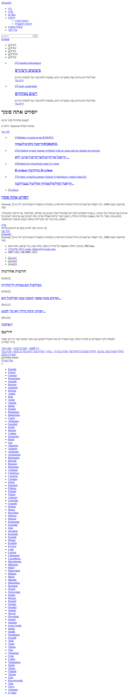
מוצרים (11, 14)
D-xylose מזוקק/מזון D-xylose (33, 170)
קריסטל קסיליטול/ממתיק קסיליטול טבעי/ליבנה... (44, 183)
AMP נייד (34, 348)
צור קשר (12, 29)
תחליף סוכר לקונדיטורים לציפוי (29, 351)
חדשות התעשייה (23, 23)
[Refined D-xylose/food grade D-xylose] (37, 163)
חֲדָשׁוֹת (11, 17)
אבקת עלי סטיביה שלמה (8, 353)
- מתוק (49, 351)
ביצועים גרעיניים (28, 70)
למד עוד (5, 131)
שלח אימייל (7, 360)
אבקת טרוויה (61, 351)
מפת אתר (6, 348)
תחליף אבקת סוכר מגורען (110, 351)
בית (10, 8)
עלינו (10, 11)
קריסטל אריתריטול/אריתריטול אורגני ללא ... (42, 157)
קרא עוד (19, 80)
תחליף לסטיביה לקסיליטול (82, 351)
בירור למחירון (8, 342)
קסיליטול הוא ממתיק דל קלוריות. (21, 285)
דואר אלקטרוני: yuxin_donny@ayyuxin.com (32, 249)
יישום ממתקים (26, 93)
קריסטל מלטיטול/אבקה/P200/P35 (36, 144)
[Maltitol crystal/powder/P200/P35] (34, 137)
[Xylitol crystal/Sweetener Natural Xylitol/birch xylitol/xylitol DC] (51, 176)
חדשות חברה (21, 20)
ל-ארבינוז (7, 324)
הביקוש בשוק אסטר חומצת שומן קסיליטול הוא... (31, 298)
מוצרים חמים (20, 348)
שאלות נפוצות (15, 26)
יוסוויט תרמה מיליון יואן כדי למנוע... (23, 311)
